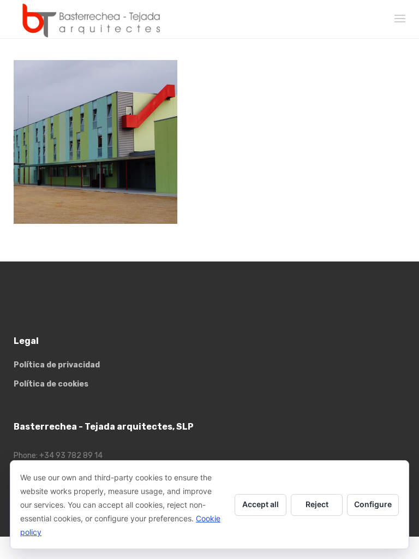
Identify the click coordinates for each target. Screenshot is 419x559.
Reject (317, 504)
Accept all (260, 504)
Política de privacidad (57, 365)
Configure (373, 504)
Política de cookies (51, 384)
